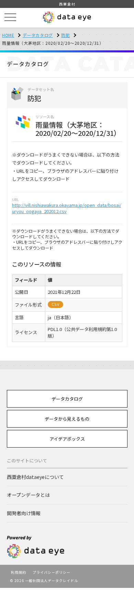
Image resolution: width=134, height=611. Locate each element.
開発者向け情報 (24, 513)
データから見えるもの (67, 418)
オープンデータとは (28, 494)
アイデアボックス (67, 438)
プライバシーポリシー (51, 572)
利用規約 (18, 572)
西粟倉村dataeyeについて (35, 476)
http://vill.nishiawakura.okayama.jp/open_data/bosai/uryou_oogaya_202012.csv (66, 208)
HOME (8, 35)
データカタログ (38, 35)
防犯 (65, 35)
